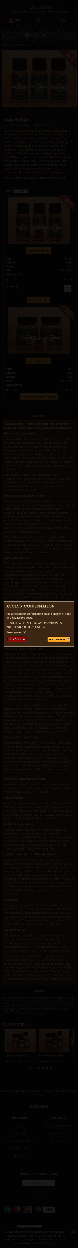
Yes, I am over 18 (59, 639)
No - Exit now (17, 639)
